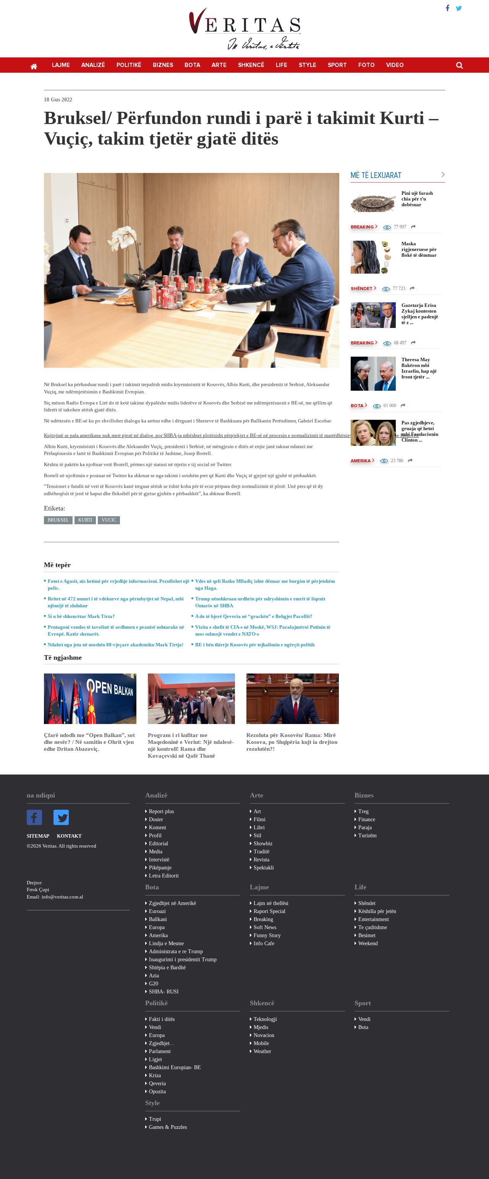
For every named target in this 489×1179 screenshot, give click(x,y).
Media (155, 851)
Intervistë (159, 860)
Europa (157, 927)
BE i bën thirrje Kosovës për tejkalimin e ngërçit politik (255, 644)
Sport (337, 65)
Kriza (155, 1075)
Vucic (109, 520)
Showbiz (263, 843)
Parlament (160, 1051)
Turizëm (367, 835)
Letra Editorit (164, 876)
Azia (154, 975)
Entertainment (373, 919)
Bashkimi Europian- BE (175, 1067)
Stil (257, 835)
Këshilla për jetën (377, 911)
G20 (153, 984)
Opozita (157, 1091)
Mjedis (261, 1027)
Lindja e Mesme (166, 943)
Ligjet (155, 1059)
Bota (192, 65)
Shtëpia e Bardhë (167, 967)
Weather (262, 1051)
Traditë (261, 851)
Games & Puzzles (168, 1127)
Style (307, 65)
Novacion (264, 1035)
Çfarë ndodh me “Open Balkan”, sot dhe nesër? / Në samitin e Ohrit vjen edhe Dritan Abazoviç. (89, 742)
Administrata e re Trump (176, 951)
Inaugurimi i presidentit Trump (183, 959)
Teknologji (265, 1019)
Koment (157, 827)
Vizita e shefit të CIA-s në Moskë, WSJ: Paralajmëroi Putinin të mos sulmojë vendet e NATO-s (262, 630)
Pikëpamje (160, 868)
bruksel (58, 520)
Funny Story (267, 935)
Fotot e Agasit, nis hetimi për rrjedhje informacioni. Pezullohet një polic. (118, 584)
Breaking (362, 227)
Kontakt (69, 836)
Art (257, 811)
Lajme (61, 65)
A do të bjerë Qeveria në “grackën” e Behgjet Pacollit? (254, 616)
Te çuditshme (372, 927)
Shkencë (251, 65)
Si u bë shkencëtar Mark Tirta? (81, 616)
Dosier (156, 819)
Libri (259, 827)
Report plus (161, 811)
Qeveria (157, 1083)
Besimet (367, 935)
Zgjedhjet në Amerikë (172, 903)
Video (395, 65)
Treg (363, 811)
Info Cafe (264, 943)
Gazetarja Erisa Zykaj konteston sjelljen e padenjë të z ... (420, 313)
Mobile (261, 1043)
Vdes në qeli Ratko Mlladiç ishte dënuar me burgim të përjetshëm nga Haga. (265, 584)
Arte (219, 65)
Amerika (361, 461)
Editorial (158, 843)
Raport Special (269, 911)
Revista (261, 860)
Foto (366, 65)
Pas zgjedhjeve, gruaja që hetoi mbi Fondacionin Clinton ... (420, 431)
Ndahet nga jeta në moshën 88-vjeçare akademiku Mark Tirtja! (115, 644)
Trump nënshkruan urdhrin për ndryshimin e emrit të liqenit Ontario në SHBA (260, 602)
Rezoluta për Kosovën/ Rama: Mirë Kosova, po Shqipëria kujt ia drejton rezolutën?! (291, 742)
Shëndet (361, 289)
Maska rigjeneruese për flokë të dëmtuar (419, 249)
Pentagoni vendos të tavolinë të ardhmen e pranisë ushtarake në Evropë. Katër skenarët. (116, 630)
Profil (155, 835)
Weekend (368, 943)
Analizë (93, 65)
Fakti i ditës (162, 1019)
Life (281, 65)
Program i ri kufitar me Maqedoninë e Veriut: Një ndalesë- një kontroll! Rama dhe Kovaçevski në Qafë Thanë (191, 745)
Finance (366, 819)
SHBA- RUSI (164, 992)
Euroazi (157, 911)
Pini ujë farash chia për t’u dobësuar (417, 198)
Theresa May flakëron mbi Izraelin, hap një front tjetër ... (419, 368)
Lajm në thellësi (271, 903)
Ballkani (158, 919)
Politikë (129, 65)
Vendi (155, 1027)
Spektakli (264, 868)
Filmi (260, 819)
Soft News (265, 927)
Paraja (365, 827)
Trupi (155, 1119)
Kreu (33, 66)
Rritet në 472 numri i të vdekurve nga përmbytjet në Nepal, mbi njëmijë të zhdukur (116, 602)
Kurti (85, 520)
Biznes (163, 65)
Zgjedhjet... (161, 1043)
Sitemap (38, 836)
